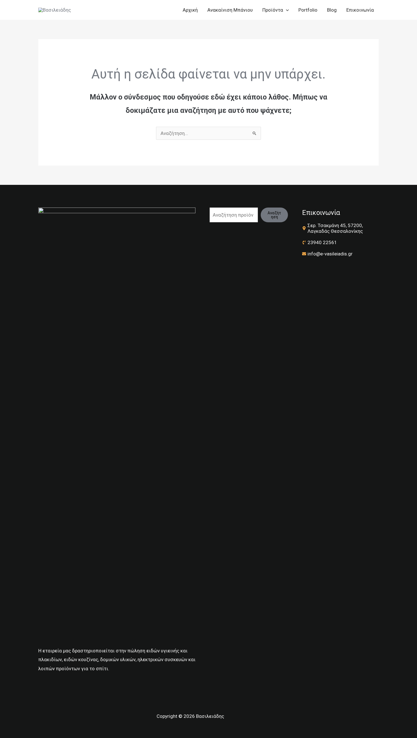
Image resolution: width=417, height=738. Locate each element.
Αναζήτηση (274, 215)
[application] (286, 10)
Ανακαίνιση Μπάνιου (230, 10)
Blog (332, 10)
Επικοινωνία (360, 10)
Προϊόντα (272, 10)
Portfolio (307, 10)
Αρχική (190, 10)
